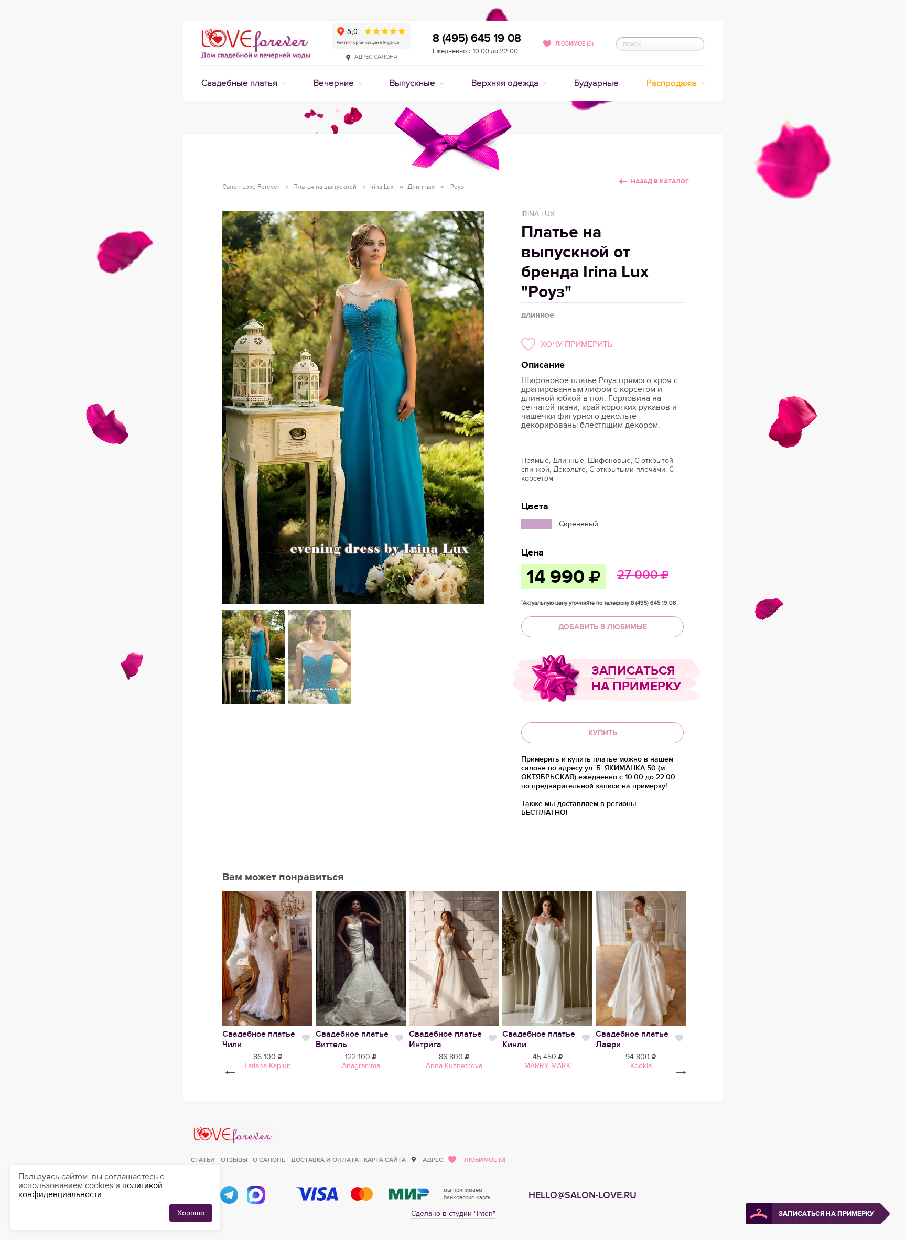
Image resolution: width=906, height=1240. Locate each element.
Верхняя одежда (506, 83)
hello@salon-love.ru (582, 1195)
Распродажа (672, 83)
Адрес (433, 1160)
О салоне (269, 1160)
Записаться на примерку (636, 678)
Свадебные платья (240, 83)
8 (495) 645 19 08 (477, 38)
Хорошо (190, 1213)
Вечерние (335, 83)
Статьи (203, 1160)
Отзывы (234, 1160)
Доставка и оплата (325, 1160)
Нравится (306, 1038)
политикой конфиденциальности (90, 1190)
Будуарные (596, 83)
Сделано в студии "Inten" (453, 1213)
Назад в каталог (660, 182)
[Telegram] (229, 1195)
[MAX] (256, 1195)
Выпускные (413, 83)
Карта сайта (385, 1160)
